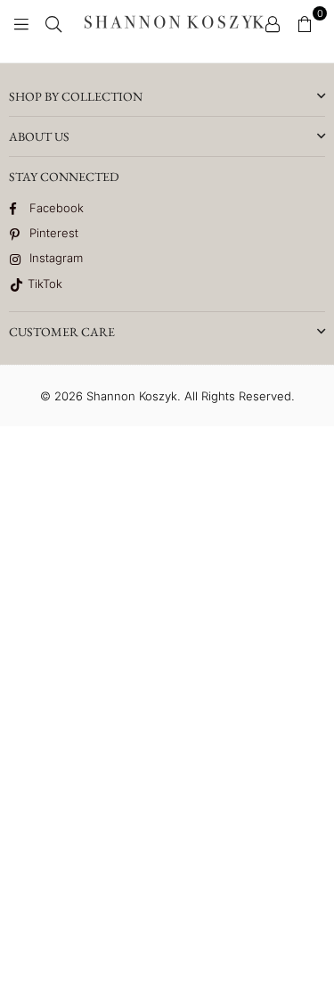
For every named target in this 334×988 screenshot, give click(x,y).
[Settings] (273, 22)
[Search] (53, 22)
